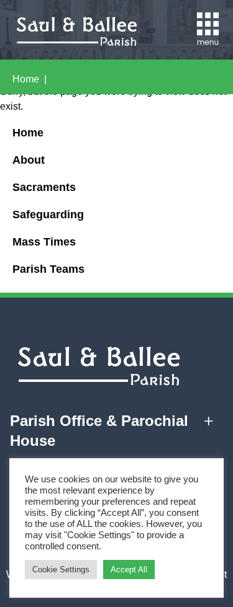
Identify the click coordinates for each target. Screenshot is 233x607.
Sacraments (44, 187)
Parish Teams (48, 269)
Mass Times (44, 242)
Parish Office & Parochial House (99, 430)
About (28, 160)
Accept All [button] (129, 569)
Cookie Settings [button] (60, 569)
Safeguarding (48, 214)
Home (25, 79)
